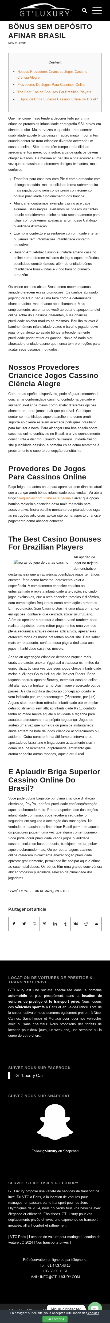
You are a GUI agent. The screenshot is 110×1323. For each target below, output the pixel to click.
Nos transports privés (52, 1242)
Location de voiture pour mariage (54, 1237)
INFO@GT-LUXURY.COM (60, 1277)
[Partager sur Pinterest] (45, 924)
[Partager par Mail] (96, 924)
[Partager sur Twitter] (24, 924)
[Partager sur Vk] (76, 924)
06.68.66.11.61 (56, 1271)
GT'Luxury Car (29, 1075)
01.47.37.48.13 (59, 1265)
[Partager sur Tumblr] (65, 924)
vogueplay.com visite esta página (45, 498)
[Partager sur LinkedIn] (55, 924)
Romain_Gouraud (54, 891)
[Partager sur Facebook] (14, 924)
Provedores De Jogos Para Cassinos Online (51, 85)
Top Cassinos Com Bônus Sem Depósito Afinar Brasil (50, 27)
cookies (93, 1313)
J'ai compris (55, 1319)
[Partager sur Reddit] (86, 924)
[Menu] (94, 10)
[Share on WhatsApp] (34, 924)
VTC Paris (18, 1237)
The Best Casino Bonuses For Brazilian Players (54, 92)
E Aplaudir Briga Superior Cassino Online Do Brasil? (57, 99)
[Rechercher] (82, 10)
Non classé (17, 43)
